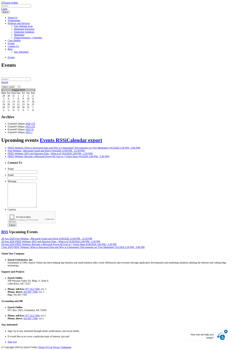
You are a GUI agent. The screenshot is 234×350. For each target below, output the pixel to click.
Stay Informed (21, 52)
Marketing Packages (24, 29)
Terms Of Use (45, 347)
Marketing (19, 34)
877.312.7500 (32, 289)
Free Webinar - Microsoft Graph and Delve (46, 150)
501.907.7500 (30, 292)
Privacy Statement (62, 347)
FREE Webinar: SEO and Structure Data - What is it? (50, 153)
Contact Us (13, 46)
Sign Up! (12, 341)
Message (12, 181)
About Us (13, 17)
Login (4, 8)
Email (11, 175)
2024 (29, 129)
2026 (30, 123)
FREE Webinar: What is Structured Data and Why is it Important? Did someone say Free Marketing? (74, 147)
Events (11, 43)
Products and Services (19, 23)
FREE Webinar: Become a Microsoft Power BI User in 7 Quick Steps (58, 156)
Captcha (12, 209)
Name (11, 168)
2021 (28, 132)
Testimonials (14, 20)
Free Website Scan (23, 26)
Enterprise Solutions (24, 32)
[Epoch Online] (9, 2)
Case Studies (14, 40)
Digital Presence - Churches (28, 37)
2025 (30, 126)
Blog (10, 49)
